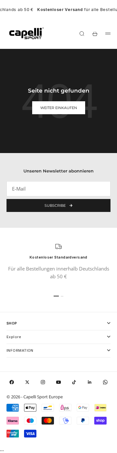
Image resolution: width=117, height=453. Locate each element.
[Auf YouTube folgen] (58, 382)
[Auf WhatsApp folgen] (105, 382)
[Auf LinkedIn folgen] (89, 382)
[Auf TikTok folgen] (74, 382)
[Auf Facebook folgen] (11, 382)
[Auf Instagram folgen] (43, 382)
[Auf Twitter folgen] (27, 382)
